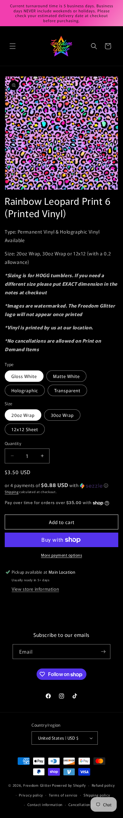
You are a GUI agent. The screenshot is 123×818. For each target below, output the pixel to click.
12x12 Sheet (24, 429)
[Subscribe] (103, 651)
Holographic (24, 390)
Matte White (66, 376)
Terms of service (63, 794)
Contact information (44, 804)
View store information (35, 589)
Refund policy (103, 785)
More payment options (61, 555)
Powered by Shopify (69, 785)
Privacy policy (31, 794)
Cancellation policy (85, 804)
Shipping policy (97, 794)
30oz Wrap (62, 415)
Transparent (67, 390)
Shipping (12, 491)
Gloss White (24, 376)
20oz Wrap (23, 415)
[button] (13, 46)
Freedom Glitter (37, 785)
